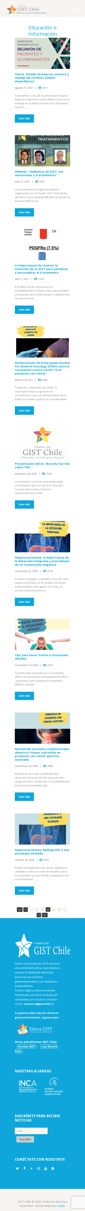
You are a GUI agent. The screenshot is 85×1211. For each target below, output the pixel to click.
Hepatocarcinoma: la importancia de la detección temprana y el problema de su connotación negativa (42, 560)
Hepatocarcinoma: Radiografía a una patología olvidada (42, 851)
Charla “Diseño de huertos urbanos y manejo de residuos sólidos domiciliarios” (42, 77)
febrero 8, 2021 (24, 380)
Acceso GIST (26, 1046)
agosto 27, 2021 (24, 87)
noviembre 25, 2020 (26, 571)
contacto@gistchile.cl (39, 1004)
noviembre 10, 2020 (26, 766)
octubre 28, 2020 (24, 860)
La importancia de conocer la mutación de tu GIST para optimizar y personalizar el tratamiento (41, 268)
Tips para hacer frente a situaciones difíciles (41, 657)
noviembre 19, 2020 (26, 665)
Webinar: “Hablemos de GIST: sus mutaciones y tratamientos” (39, 173)
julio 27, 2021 (22, 181)
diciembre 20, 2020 (26, 473)
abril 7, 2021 (22, 279)
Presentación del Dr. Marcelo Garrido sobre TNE (42, 465)
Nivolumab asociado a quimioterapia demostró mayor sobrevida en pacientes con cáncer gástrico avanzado (42, 754)
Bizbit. (61, 1206)
